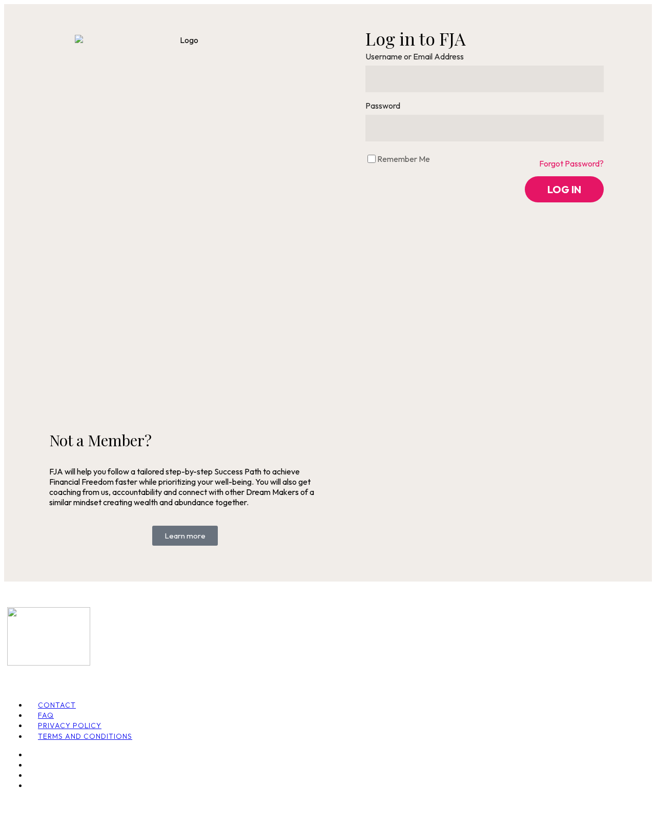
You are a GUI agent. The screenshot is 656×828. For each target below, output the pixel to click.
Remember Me (403, 159)
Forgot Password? (571, 163)
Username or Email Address (414, 56)
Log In (564, 189)
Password (382, 105)
